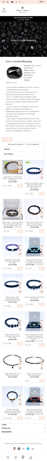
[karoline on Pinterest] (16, 2)
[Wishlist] (20, 163)
